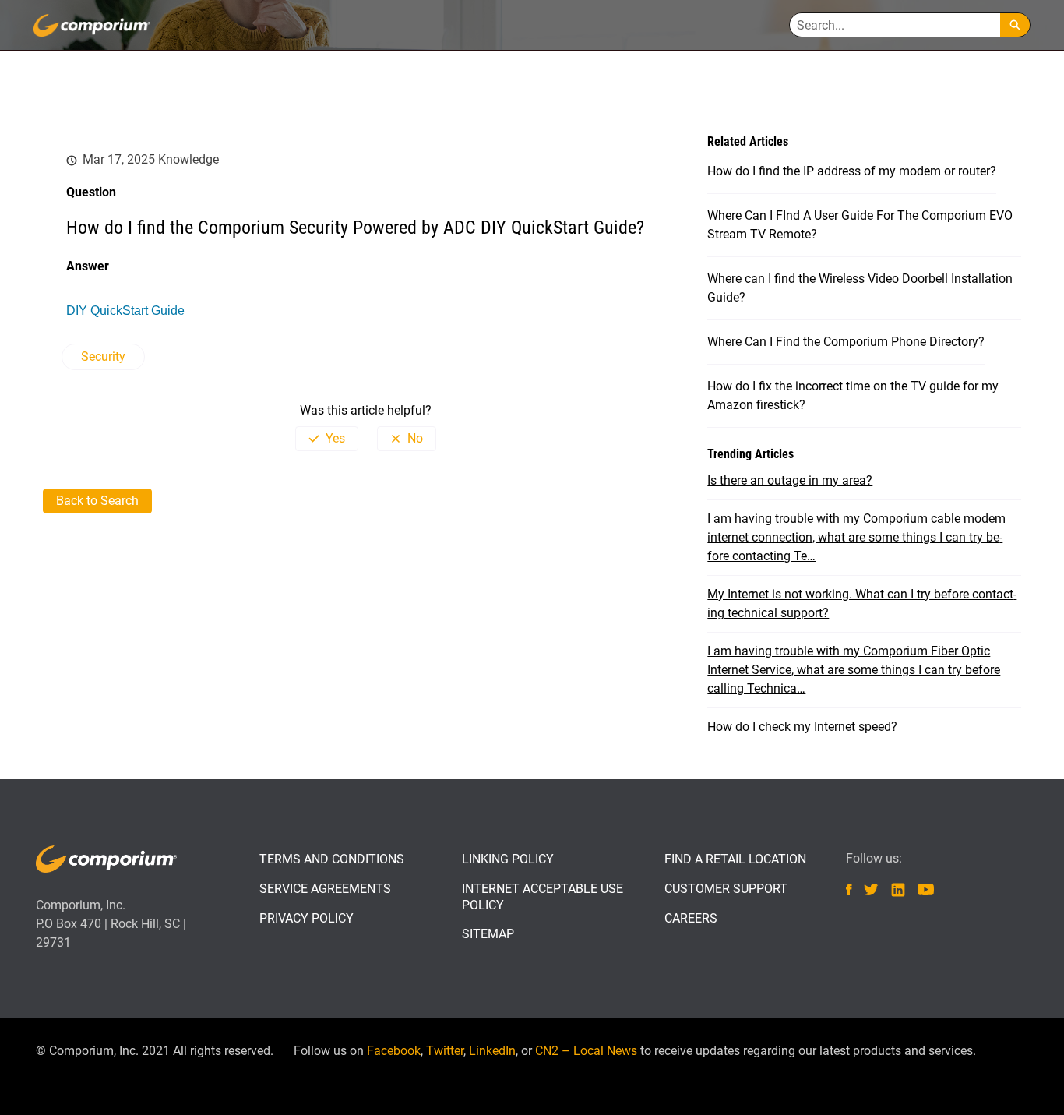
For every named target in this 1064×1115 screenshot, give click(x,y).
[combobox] (895, 25)
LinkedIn (492, 1050)
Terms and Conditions (331, 859)
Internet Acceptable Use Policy (542, 896)
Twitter (444, 1050)
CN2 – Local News (586, 1050)
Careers (690, 918)
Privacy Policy (306, 918)
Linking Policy (508, 859)
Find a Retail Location (735, 859)
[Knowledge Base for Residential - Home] (91, 25)
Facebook (394, 1050)
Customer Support (725, 888)
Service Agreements (325, 888)
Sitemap (488, 933)
